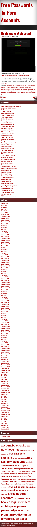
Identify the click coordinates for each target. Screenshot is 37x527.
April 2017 (4, 401)
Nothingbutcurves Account (9, 185)
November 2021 (5, 306)
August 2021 (4, 311)
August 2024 (4, 246)
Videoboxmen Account (7, 148)
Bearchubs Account (7, 152)
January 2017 (5, 407)
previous (3, 97)
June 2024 (4, 249)
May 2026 (3, 209)
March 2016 (4, 425)
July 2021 (4, 313)
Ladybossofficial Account (8, 108)
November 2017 (5, 388)
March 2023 (4, 277)
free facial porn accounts (22, 473)
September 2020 (5, 332)
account (7, 85)
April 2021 (4, 319)
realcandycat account (20, 91)
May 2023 (3, 273)
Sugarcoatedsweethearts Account (11, 106)
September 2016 (5, 414)
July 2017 (4, 396)
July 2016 (4, 418)
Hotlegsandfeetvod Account (9, 168)
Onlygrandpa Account (7, 183)
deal (17, 85)
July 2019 (4, 357)
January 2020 (5, 346)
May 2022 (3, 295)
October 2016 (5, 412)
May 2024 (3, 251)
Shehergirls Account (7, 188)
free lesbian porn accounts (10, 481)
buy (11, 85)
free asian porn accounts (19, 458)
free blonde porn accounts (20, 469)
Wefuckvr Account (6, 176)
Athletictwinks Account (8, 154)
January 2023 (5, 280)
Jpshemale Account (7, 187)
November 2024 (5, 240)
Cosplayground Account (8, 139)
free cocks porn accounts (27, 471)
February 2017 (5, 405)
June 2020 (4, 337)
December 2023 (5, 260)
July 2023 (4, 269)
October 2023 (5, 264)
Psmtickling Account (7, 157)
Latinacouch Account (7, 133)
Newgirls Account (6, 194)
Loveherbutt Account (7, 190)
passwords (28, 87)
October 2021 (5, 308)
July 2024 (4, 247)
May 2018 (3, 377)
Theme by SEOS (11, 525)
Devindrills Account (7, 119)
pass (12, 87)
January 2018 (5, 385)
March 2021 (4, 321)
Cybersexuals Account (7, 192)
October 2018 (5, 368)
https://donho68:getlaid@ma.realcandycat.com (15, 75)
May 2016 (3, 422)
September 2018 (5, 370)
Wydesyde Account (6, 170)
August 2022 (4, 290)
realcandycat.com (11, 92)
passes (16, 87)
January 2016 (5, 429)
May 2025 (3, 229)
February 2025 (5, 235)
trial (30, 92)
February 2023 (5, 279)
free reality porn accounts (7, 490)
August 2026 (4, 203)
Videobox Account (6, 146)
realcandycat (10, 91)
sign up (23, 92)
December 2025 (5, 216)
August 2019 (4, 356)
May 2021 (3, 317)
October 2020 (5, 330)
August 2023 (4, 268)
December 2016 (5, 409)
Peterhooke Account (7, 117)
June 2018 (4, 376)
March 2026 (4, 213)
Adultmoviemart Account (8, 196)
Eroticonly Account (6, 121)
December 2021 (5, 304)
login (33, 85)
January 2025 (5, 236)
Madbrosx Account (6, 144)
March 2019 (4, 359)
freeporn (15, 36)
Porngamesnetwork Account (9, 141)
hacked (30, 85)
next (35, 97)
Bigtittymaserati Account (8, 166)
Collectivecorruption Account (9, 165)
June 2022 (4, 293)
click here (4, 83)
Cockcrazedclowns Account (9, 110)
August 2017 (4, 394)
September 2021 (5, 310)
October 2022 (5, 286)
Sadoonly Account (6, 122)
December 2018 (5, 365)
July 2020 (4, 335)
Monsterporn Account (7, 130)
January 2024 (5, 258)
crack (14, 85)
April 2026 (4, 211)
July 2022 (4, 291)
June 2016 (4, 420)
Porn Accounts (5, 436)
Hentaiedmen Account (7, 177)
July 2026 (4, 205)
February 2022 (5, 301)
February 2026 (5, 214)
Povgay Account (6, 181)
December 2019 (5, 348)
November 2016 (5, 410)
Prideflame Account (7, 150)
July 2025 (4, 225)
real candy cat (10, 89)
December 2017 (5, 387)
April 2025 (4, 231)
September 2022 (5, 288)
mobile (8, 87)
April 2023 (4, 275)
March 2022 (4, 299)
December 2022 (5, 282)
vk (1, 94)
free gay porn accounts (21, 476)
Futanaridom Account (7, 126)
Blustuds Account (6, 172)
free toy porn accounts (22, 498)
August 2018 (4, 372)
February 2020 (5, 345)
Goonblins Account (6, 128)
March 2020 (4, 343)
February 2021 (5, 322)
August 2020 (4, 334)
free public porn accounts (22, 487)
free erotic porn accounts (8, 473)
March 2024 (4, 255)
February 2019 (5, 361)
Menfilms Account (6, 161)
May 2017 (3, 399)
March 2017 (4, 403)
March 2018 (4, 381)
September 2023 (5, 266)
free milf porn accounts (9, 484)
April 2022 (4, 297)
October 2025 (5, 220)
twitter (33, 92)
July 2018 (4, 374)
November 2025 (5, 218)
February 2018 (5, 383)
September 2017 (5, 392)
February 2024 (5, 257)
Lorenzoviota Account (7, 115)
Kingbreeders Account (7, 113)
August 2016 (4, 416)
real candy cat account (21, 89)
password (21, 87)
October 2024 (5, 242)
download (21, 85)
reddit (18, 92)
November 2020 (5, 328)
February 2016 (5, 427)
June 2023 (4, 271)
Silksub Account (6, 179)
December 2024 (5, 238)
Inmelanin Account (6, 135)
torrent (27, 92)
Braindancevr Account (7, 124)
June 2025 (4, 227)
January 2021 (5, 324)
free (26, 85)
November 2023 (5, 262)
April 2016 (4, 423)
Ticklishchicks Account (8, 159)
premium (3, 89)
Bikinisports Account (7, 137)
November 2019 (5, 350)
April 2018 (4, 379)
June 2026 (4, 207)
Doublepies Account (7, 163)
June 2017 (4, 398)
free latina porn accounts (29, 479)
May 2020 (3, 339)
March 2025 (4, 233)
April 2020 (4, 341)
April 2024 (4, 253)
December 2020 (5, 326)
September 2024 (5, 244)
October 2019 (5, 352)
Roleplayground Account (8, 143)
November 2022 (5, 284)
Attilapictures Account (7, 132)
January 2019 (5, 363)
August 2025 (4, 224)
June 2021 (4, 315)
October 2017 (5, 390)
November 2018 (5, 367)
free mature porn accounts (28, 481)
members (3, 87)
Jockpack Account (6, 174)
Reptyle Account (6, 111)
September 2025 (5, 222)
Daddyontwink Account (8, 155)
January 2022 (5, 302)
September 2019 (5, 354)
